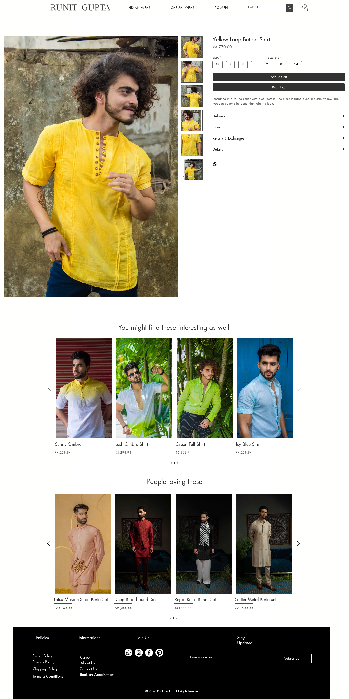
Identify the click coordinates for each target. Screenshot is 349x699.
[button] (139, 8)
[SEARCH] (289, 8)
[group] (174, 399)
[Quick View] (84, 388)
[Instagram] (139, 653)
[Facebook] (149, 653)
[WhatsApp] (128, 653)
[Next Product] (299, 388)
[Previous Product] (49, 388)
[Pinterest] (159, 653)
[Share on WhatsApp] (215, 164)
